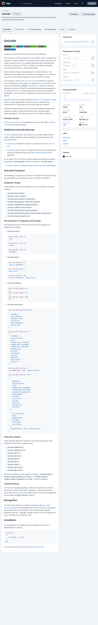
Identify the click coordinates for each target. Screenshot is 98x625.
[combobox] (34, 3)
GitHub (65, 140)
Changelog (66, 137)
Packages (57, 3)
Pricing (67, 3)
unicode (6, 13)
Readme (65, 143)
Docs (76, 3)
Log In (92, 3)
